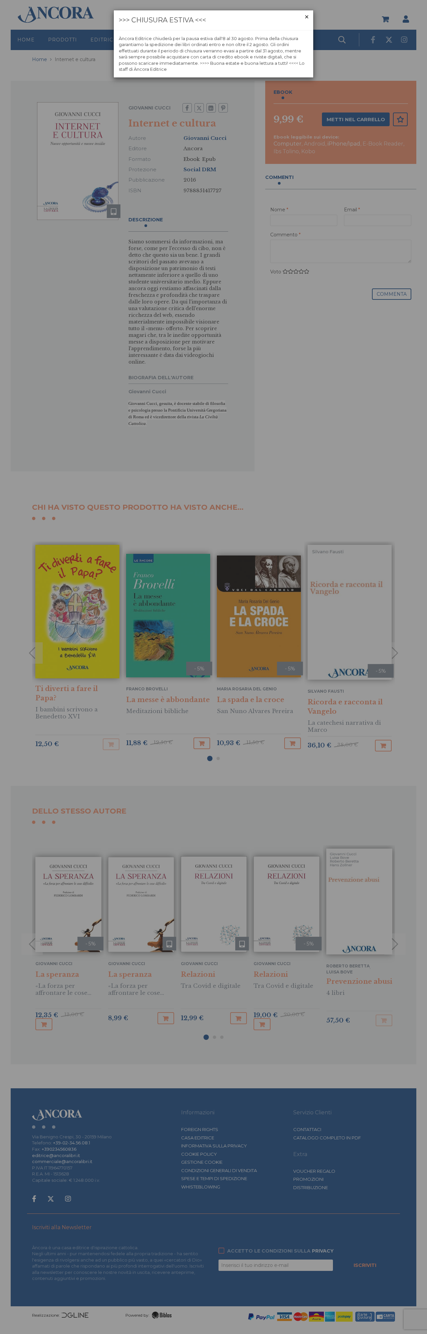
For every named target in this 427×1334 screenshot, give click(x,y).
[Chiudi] (306, 16)
